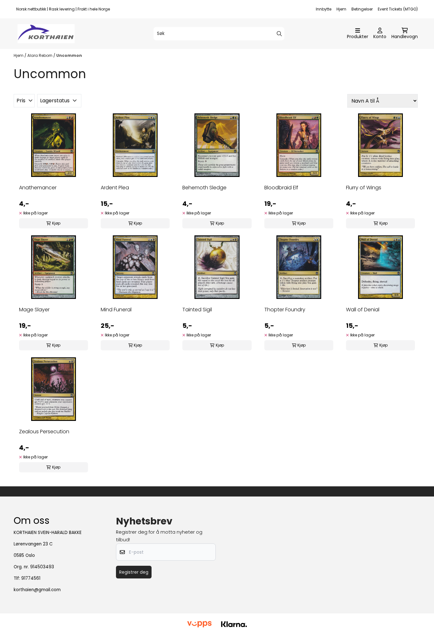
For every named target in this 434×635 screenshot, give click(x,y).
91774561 (30, 578)
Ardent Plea (115, 187)
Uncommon (69, 55)
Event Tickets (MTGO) (398, 9)
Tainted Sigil (197, 309)
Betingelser (362, 9)
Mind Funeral (116, 309)
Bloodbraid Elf (281, 187)
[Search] (279, 33)
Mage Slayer (34, 309)
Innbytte (323, 9)
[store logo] (46, 33)
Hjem (341, 9)
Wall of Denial (362, 309)
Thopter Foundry (284, 309)
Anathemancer (38, 187)
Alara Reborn (40, 55)
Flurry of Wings (363, 187)
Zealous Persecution (44, 431)
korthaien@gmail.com (37, 590)
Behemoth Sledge (204, 187)
